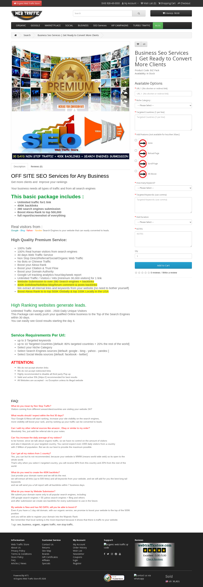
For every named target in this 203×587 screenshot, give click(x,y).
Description (19, 166)
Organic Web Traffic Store (28, 3)
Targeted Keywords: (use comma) (151, 194)
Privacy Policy (18, 550)
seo (19, 524)
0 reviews (155, 272)
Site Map (46, 550)
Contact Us (47, 544)
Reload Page (153, 153)
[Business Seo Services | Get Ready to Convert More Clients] (70, 100)
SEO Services (100, 25)
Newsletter (78, 553)
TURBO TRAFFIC (141, 25)
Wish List (77, 550)
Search (27, 35)
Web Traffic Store (20, 544)
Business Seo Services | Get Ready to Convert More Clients (68, 35)
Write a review (169, 272)
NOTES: (139, 229)
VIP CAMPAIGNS (119, 25)
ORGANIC (21, 25)
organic (36, 524)
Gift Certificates (50, 557)
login (75, 560)
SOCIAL (69, 25)
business (26, 524)
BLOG (157, 25)
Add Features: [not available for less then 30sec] (158, 134)
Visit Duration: (142, 217)
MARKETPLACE (53, 25)
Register (77, 563)
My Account (79, 544)
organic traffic (48, 524)
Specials (46, 563)
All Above (152, 174)
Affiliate (46, 560)
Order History (80, 547)
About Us (16, 547)
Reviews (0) (37, 166)
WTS (27, 575)
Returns (46, 547)
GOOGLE (35, 25)
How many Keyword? (145, 183)
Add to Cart (163, 265)
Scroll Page (152, 163)
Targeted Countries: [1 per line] (150, 112)
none (150, 143)
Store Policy (17, 557)
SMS (104, 3)
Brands (45, 553)
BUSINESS (83, 25)
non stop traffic (65, 524)
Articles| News (18, 563)
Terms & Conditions (21, 553)
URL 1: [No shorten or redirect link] (151, 88)
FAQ (13, 560)
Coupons (77, 557)
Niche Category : (143, 100)
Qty (136, 251)
